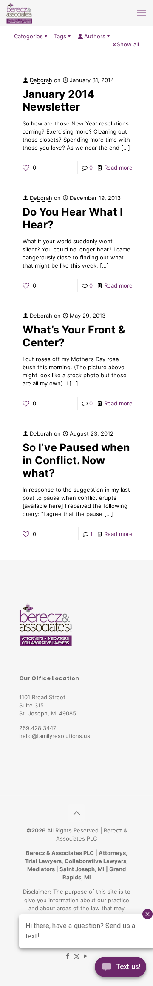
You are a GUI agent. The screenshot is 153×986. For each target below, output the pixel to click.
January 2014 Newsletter (58, 100)
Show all (128, 44)
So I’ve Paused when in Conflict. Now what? (76, 460)
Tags (60, 36)
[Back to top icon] (76, 813)
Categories (28, 36)
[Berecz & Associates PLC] (19, 12)
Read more (118, 167)
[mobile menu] (141, 13)
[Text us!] (120, 969)
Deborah (41, 80)
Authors (94, 36)
